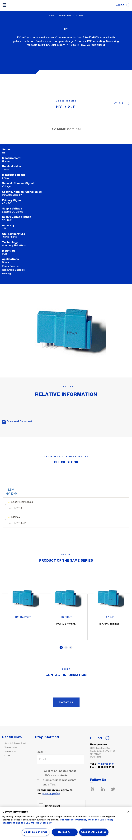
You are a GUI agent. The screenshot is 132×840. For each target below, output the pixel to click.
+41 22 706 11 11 (105, 764)
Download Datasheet (19, 421)
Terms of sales (11, 747)
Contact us (66, 702)
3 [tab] (70, 647)
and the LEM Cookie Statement (34, 823)
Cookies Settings (35, 832)
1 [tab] (61, 647)
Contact (8, 755)
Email (40, 751)
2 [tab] (66, 647)
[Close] (128, 811)
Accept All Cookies (94, 832)
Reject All (64, 832)
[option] (23, 602)
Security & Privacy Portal (15, 743)
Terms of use (10, 751)
